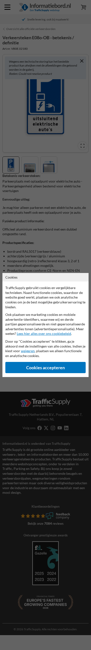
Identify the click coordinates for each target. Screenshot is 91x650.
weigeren (28, 351)
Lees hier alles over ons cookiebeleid (44, 333)
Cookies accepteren (45, 367)
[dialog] (45, 325)
